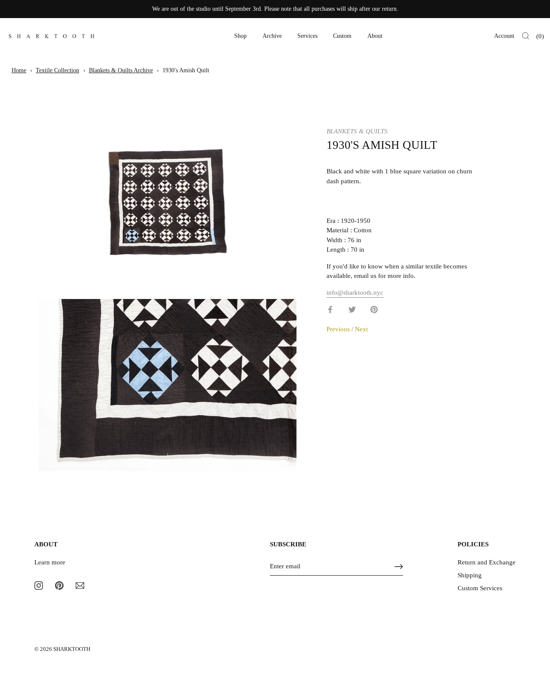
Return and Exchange (487, 562)
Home (19, 70)
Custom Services (480, 588)
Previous (339, 328)
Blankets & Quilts (357, 131)
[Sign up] (398, 566)
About (374, 36)
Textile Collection (57, 70)
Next (361, 328)
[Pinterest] (59, 585)
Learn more (49, 562)
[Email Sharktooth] (80, 585)
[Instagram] (38, 585)
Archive (272, 36)
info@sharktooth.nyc (355, 292)
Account (504, 36)
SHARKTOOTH (71, 649)
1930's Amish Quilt (185, 70)
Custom (342, 36)
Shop (240, 36)
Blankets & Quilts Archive (121, 70)
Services (307, 36)
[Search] (525, 36)
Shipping (470, 575)
